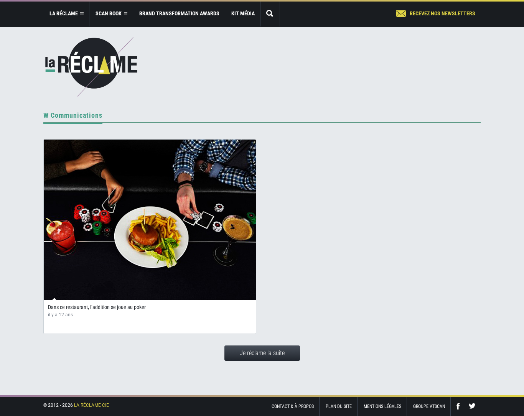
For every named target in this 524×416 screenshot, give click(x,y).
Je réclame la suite (262, 353)
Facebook (459, 406)
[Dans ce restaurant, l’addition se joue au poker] (150, 220)
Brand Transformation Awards (179, 13)
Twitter (472, 406)
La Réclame (91, 67)
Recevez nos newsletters (442, 13)
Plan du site (339, 406)
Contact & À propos (293, 406)
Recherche (270, 14)
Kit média (243, 13)
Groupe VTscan (429, 406)
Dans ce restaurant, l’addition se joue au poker (97, 307)
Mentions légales (382, 406)
